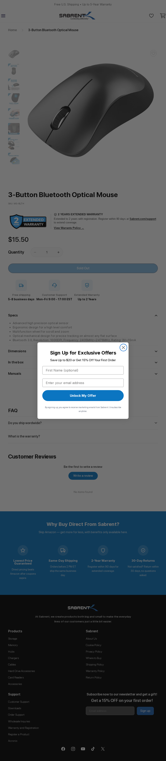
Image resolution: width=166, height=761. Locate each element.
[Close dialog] (123, 347)
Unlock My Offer (83, 396)
